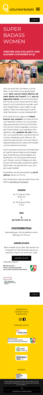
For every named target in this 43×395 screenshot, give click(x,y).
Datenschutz (21, 312)
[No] (40, 387)
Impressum (21, 309)
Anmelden (21, 314)
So (13, 220)
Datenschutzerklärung (22, 391)
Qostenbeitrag (21, 228)
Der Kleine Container (19, 182)
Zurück (34, 20)
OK (22, 388)
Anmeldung (21, 258)
